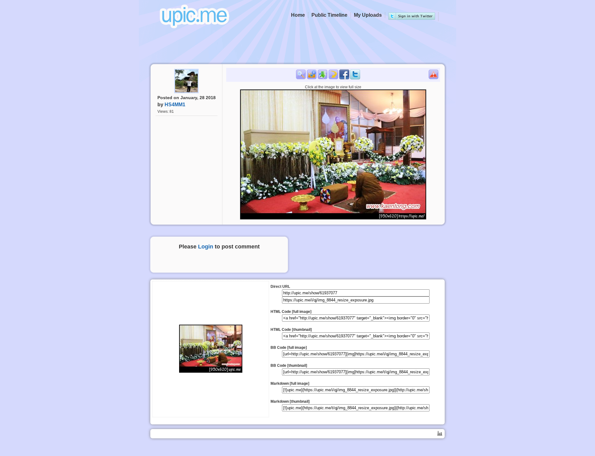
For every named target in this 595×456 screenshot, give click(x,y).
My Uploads (368, 15)
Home (298, 15)
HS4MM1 (175, 104)
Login (205, 246)
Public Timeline (329, 15)
